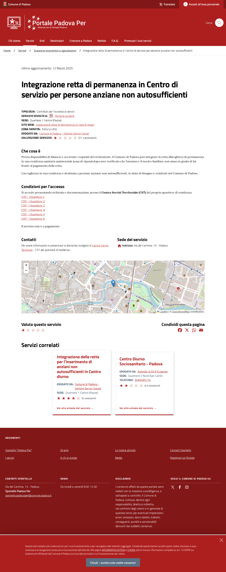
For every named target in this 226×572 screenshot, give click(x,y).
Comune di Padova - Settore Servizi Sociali (64, 133)
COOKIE (131, 550)
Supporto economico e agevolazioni (55, 50)
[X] (187, 330)
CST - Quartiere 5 (33, 214)
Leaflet (163, 311)
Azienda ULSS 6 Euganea (153, 371)
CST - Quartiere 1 (32, 197)
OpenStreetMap (181, 311)
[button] (55, 137)
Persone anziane (64, 116)
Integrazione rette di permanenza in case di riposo (65, 125)
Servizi (22, 50)
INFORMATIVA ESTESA (113, 550)
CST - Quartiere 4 (33, 210)
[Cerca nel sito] (219, 22)
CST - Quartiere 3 (33, 205)
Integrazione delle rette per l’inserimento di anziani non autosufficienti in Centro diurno (79, 366)
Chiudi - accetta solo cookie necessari (113, 562)
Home (7, 50)
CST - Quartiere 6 (33, 218)
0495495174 (143, 380)
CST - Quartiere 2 (33, 201)
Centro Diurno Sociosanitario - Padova (141, 361)
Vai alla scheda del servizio (73, 408)
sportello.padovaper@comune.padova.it (28, 495)
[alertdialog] (113, 553)
